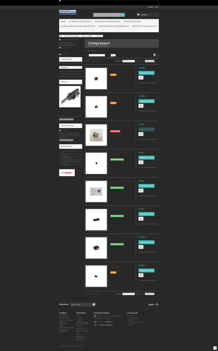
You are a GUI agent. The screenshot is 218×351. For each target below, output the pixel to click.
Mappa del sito (80, 340)
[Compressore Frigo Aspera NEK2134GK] (96, 106)
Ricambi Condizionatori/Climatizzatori (78, 26)
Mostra (108, 55)
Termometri (64, 75)
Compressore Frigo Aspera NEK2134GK (118, 97)
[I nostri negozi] (70, 130)
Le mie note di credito (133, 317)
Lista (158, 56)
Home (63, 21)
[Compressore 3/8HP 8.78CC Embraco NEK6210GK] (96, 78)
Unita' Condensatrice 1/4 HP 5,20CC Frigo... (119, 267)
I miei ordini (130, 315)
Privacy (64, 162)
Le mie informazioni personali (135, 322)
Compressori (64, 67)
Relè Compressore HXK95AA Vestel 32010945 (121, 182)
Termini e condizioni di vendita (69, 160)
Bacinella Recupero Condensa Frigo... (119, 210)
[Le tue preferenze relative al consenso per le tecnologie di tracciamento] (215, 348)
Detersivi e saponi (64, 315)
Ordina (86, 55)
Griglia (154, 56)
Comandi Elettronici (66, 64)
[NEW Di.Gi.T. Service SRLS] (75, 12)
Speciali (64, 82)
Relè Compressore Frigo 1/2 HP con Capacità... (120, 154)
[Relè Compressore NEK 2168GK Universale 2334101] (96, 135)
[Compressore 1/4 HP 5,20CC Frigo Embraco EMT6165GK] (96, 248)
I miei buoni (130, 324)
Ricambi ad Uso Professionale (107, 21)
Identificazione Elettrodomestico (114, 26)
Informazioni (67, 146)
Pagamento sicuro (66, 157)
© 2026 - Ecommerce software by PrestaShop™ (71, 346)
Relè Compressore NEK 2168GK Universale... (120, 126)
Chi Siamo (65, 155)
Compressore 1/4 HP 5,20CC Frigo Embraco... (121, 239)
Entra (156, 7)
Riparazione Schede (132, 21)
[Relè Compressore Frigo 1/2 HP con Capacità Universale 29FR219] (96, 163)
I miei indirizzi (131, 320)
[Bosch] (67, 172)
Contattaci (151, 7)
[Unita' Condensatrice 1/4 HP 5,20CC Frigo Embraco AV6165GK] (96, 276)
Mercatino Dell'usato (64, 317)
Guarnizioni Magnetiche (67, 70)
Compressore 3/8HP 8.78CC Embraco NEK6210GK (119, 69)
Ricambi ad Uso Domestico (80, 21)
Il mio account (132, 313)
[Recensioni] (70, 54)
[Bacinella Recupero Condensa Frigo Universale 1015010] (96, 219)
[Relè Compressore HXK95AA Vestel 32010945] (96, 191)
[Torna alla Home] (61, 36)
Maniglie (63, 72)
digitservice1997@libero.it (106, 325)
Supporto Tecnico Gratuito (144, 26)
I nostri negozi (67, 126)
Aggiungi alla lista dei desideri (148, 82)
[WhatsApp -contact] (70, 50)
